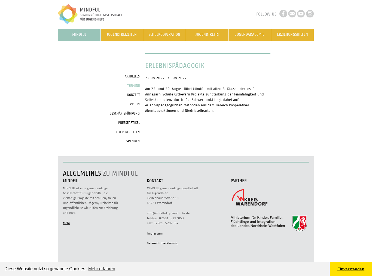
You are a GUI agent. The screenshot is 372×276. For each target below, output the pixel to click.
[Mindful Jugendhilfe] (99, 26)
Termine (133, 86)
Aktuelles (132, 76)
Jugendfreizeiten (122, 35)
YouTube (301, 13)
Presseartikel (129, 123)
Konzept (133, 95)
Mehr (66, 223)
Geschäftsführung (124, 113)
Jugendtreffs (207, 35)
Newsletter (292, 13)
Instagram (310, 13)
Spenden (133, 141)
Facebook (283, 13)
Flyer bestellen (128, 132)
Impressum (155, 233)
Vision (135, 104)
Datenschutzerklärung (162, 243)
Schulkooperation (164, 35)
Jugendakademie (249, 35)
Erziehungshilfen (292, 35)
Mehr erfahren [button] (101, 268)
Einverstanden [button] (350, 269)
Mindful (79, 35)
